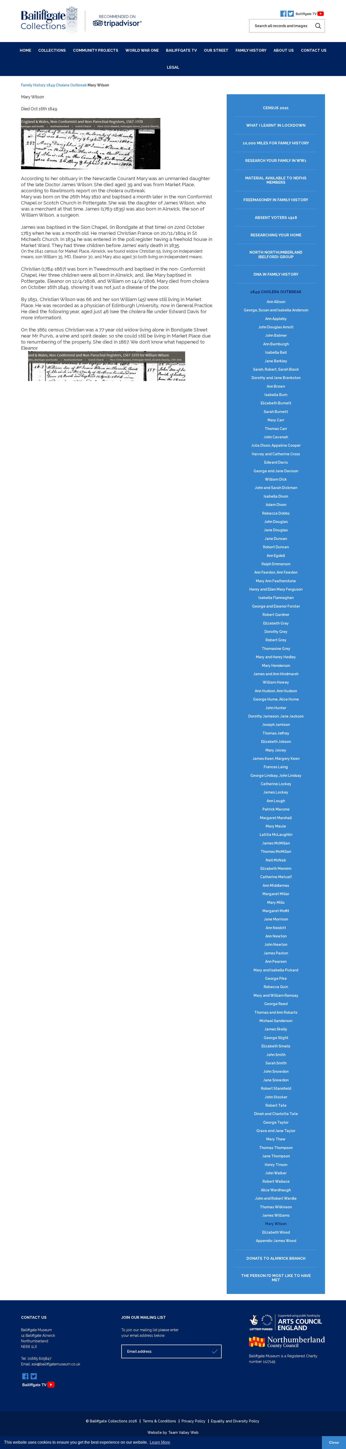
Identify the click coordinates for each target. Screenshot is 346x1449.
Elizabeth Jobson (276, 742)
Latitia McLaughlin (276, 835)
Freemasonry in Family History (275, 200)
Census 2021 (276, 108)
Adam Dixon (276, 505)
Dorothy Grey (275, 632)
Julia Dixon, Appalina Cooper (276, 445)
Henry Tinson (276, 1165)
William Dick (276, 479)
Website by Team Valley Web (173, 1433)
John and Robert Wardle (276, 1198)
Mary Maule (276, 826)
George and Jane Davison (276, 471)
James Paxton (276, 953)
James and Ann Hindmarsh (275, 674)
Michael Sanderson (275, 1021)
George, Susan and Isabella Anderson (276, 310)
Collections (52, 50)
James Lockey (275, 792)
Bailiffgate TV (181, 50)
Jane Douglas (276, 530)
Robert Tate (275, 1105)
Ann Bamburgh (276, 344)
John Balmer (276, 335)
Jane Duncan (276, 539)
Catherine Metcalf (276, 877)
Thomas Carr (276, 429)
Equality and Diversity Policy (235, 1421)
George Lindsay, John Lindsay (275, 776)
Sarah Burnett (276, 412)
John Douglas (276, 522)
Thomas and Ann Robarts (275, 1012)
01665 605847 (39, 1359)
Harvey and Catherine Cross (276, 454)
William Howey (276, 682)
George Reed (275, 1004)
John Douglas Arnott (276, 327)
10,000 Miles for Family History (276, 143)
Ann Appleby (276, 319)
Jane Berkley (276, 361)
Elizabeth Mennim (275, 869)
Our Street (216, 50)
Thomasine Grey (276, 649)
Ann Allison (276, 302)
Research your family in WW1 (275, 161)
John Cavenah (276, 437)
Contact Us (313, 50)
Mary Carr (275, 420)
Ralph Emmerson (275, 564)
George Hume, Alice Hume (276, 699)
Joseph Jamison (276, 725)
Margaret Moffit (275, 911)
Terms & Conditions (159, 1421)
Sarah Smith (275, 1063)
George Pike (276, 978)
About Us (284, 50)
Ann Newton (275, 936)
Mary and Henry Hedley (276, 657)
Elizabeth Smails (275, 1046)
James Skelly (275, 1029)
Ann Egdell (276, 556)
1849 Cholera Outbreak (66, 85)
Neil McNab (276, 860)
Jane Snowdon (276, 1080)
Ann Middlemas (276, 885)
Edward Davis (276, 462)
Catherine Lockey (276, 784)
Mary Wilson (275, 1224)
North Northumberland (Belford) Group (275, 254)
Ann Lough (276, 801)
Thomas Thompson (276, 1148)
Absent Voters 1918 (276, 218)
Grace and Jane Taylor (275, 1131)
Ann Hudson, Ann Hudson (276, 691)
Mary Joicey (275, 750)
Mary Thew (275, 1139)
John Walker (275, 1173)
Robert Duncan (276, 547)
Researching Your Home (276, 235)
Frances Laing (276, 767)
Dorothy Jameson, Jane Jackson (275, 716)
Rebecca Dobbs (276, 513)
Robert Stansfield (276, 1088)
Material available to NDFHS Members (275, 180)
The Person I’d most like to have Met (276, 1278)
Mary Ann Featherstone (276, 581)
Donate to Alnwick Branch (275, 1258)
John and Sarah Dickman (276, 488)
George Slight (276, 1038)
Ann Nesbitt (276, 928)
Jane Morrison (276, 919)
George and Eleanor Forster (276, 606)
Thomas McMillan (276, 852)
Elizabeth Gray (276, 623)
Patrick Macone (276, 809)
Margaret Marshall (276, 818)
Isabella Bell (276, 352)
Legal (173, 67)
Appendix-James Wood (276, 1241)
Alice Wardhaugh (276, 1190)
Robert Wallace (276, 1181)
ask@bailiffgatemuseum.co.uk (56, 1364)
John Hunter (275, 708)
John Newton (275, 945)
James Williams (276, 1215)
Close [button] (334, 1442)
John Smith (275, 1055)
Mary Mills (275, 902)
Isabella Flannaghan (276, 598)
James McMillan (276, 843)
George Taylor (276, 1122)
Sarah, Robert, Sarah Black (276, 369)
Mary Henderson (276, 666)
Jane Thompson (276, 1156)
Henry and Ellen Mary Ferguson (275, 589)
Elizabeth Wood (276, 1232)
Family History (251, 50)
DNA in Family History (276, 274)
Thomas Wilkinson (276, 1207)
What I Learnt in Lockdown (275, 125)
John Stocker (276, 1097)
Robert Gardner (275, 615)
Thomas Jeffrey (275, 733)
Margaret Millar (275, 894)
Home (25, 50)
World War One (142, 50)
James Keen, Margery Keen (276, 759)
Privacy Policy (193, 1421)
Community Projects (95, 50)
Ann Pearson (275, 961)
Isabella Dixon (276, 496)
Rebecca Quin (276, 987)
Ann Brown (276, 386)
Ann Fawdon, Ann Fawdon (275, 572)
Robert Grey (275, 640)
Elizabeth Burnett (276, 403)
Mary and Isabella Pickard (276, 970)
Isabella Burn (275, 395)
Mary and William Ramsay (276, 995)
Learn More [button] (160, 1442)
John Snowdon (276, 1071)
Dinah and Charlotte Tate (276, 1114)
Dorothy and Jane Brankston (276, 378)
